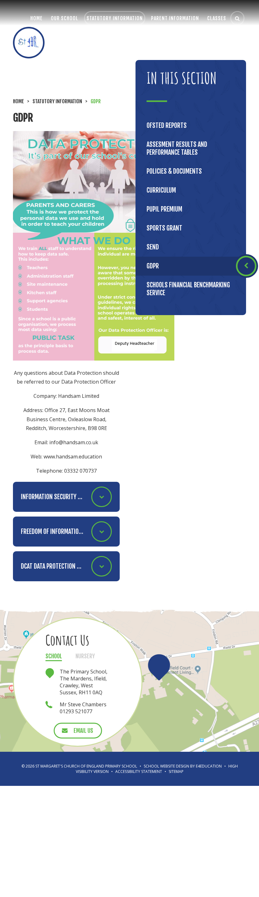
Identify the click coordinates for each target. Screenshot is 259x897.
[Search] (237, 18)
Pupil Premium (164, 209)
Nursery (85, 656)
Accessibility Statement (138, 771)
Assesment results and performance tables (177, 148)
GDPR (96, 101)
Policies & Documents (174, 171)
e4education (209, 766)
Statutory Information (57, 101)
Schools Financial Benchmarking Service (188, 289)
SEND (153, 247)
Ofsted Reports (167, 125)
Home (18, 101)
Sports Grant (164, 228)
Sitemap (176, 771)
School (53, 656)
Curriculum (161, 190)
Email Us (83, 730)
